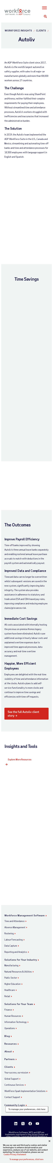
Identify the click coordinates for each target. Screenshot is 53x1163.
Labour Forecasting (13, 939)
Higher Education (12, 984)
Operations (9, 1028)
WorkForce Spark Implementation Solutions (24, 1091)
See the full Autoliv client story (23, 713)
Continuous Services (14, 1084)
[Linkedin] (16, 1123)
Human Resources (12, 1016)
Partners (9, 1059)
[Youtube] (37, 1123)
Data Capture (10, 945)
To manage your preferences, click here (26, 1109)
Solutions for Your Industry (20, 959)
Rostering (9, 933)
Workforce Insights (18, 30)
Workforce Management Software (24, 915)
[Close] (49, 1141)
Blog (7, 1036)
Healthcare (9, 990)
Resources (10, 1043)
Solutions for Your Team (18, 1004)
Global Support (11, 1078)
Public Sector (10, 977)
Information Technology (15, 1022)
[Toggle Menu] (44, 8)
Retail (7, 996)
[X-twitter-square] (23, 1123)
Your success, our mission (16, 1072)
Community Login (14, 1105)
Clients (41, 30)
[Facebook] (30, 1123)
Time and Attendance (14, 921)
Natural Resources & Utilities (18, 971)
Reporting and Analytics (15, 952)
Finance (8, 1009)
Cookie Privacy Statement (15, 1154)
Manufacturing (11, 965)
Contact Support (12, 1097)
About (8, 1051)
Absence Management (14, 927)
